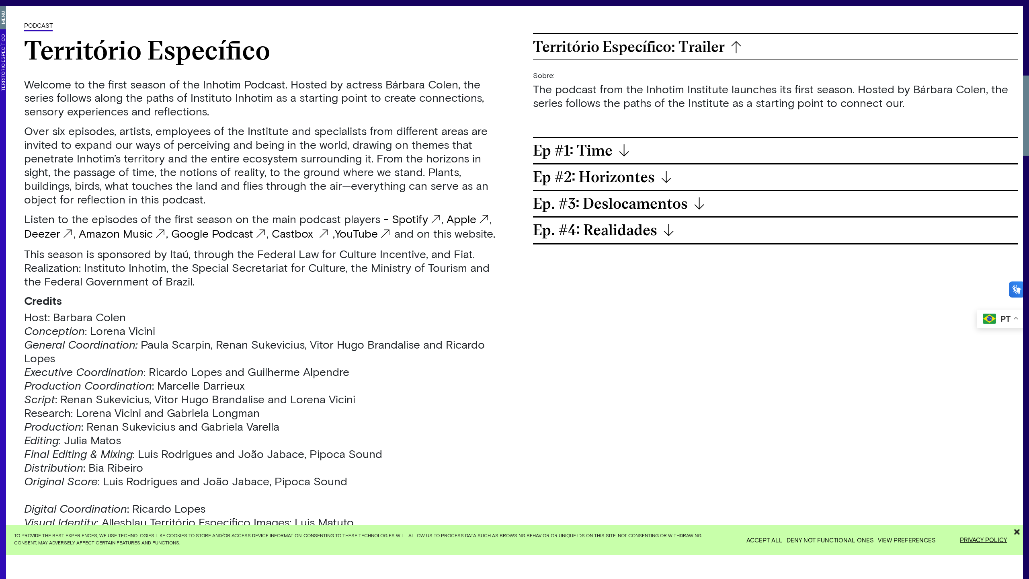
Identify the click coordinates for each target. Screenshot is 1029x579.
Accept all (764, 540)
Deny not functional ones (830, 540)
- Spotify (405, 219)
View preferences (907, 540)
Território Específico (3, 62)
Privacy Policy (983, 539)
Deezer (42, 233)
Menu (3, 17)
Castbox (294, 233)
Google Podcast (212, 233)
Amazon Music (116, 233)
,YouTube (354, 233)
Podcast (38, 25)
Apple (461, 219)
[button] (1017, 531)
